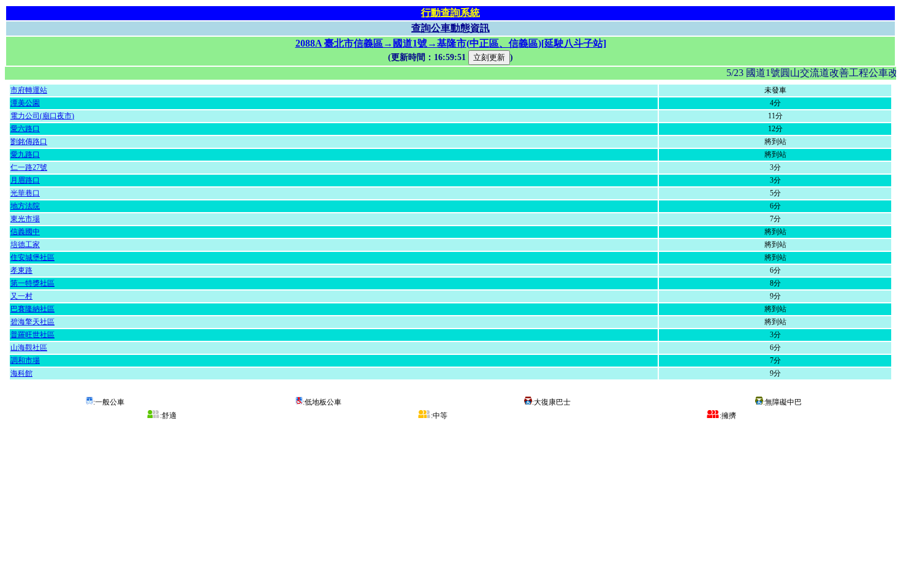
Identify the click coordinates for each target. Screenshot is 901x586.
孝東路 (21, 270)
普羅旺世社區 (32, 334)
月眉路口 (25, 180)
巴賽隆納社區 (32, 309)
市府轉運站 (28, 90)
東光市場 (25, 219)
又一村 (21, 296)
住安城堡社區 (32, 257)
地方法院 (25, 206)
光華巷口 (25, 193)
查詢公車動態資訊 (450, 28)
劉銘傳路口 (28, 141)
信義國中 (25, 231)
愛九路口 (25, 154)
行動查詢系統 (450, 12)
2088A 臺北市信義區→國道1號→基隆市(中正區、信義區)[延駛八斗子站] (450, 43)
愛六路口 (25, 128)
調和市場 (25, 360)
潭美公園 (25, 103)
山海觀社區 (28, 347)
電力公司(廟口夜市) (42, 116)
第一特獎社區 (32, 283)
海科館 (21, 373)
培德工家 (25, 244)
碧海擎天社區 (32, 322)
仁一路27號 (28, 167)
